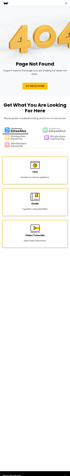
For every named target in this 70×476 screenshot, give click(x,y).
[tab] (15, 130)
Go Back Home (35, 86)
